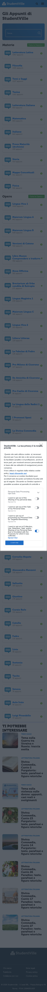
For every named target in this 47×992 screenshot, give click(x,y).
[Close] (41, 446)
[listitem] (23, 492)
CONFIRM (14, 542)
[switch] (37, 498)
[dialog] (23, 496)
